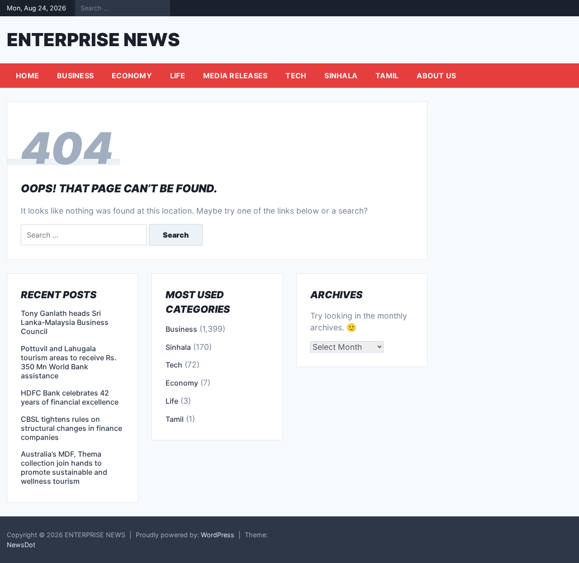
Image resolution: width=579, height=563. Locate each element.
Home (27, 75)
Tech (295, 75)
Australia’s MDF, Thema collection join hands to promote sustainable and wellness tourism (64, 467)
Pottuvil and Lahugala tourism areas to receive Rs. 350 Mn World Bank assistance (69, 362)
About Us (436, 75)
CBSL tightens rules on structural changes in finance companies (71, 428)
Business (75, 75)
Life (177, 75)
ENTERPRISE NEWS (93, 40)
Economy (132, 75)
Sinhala (340, 75)
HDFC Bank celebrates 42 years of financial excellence (70, 397)
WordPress (217, 535)
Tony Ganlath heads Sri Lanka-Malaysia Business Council (65, 322)
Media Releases (235, 75)
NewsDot (21, 545)
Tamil (387, 75)
